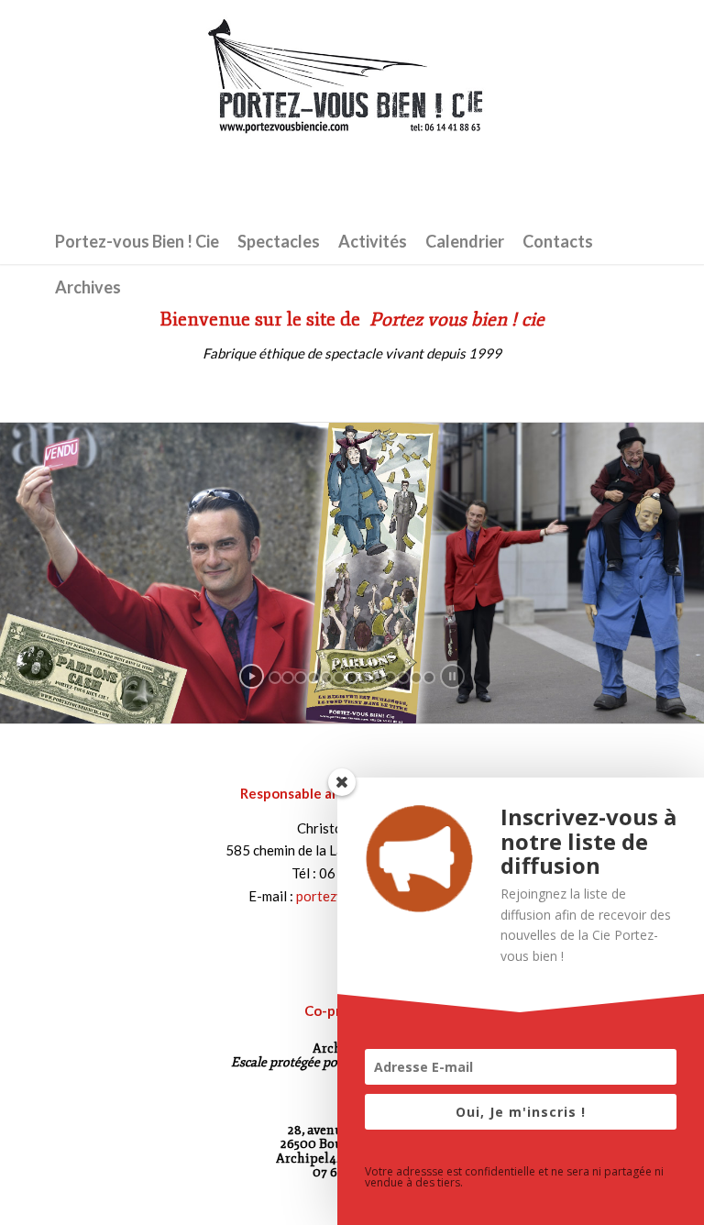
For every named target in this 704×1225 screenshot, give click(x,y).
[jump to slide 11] (403, 677)
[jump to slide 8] (364, 677)
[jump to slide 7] (352, 677)
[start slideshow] (251, 676)
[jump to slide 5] (326, 677)
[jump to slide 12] (416, 677)
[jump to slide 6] (339, 677)
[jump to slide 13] (429, 677)
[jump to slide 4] (313, 677)
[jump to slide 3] (300, 677)
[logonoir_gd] (352, 109)
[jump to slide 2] (287, 677)
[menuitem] (137, 241)
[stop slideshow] (452, 676)
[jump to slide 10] (390, 677)
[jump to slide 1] (275, 677)
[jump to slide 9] (377, 677)
